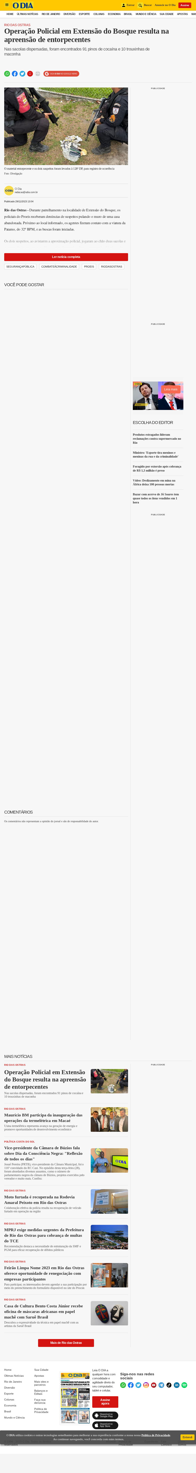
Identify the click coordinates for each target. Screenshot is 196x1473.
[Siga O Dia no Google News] (61, 74)
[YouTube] (154, 1385)
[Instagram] (146, 1385)
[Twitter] (138, 1385)
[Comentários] (38, 74)
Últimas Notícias (27, 14)
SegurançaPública (20, 266)
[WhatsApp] (123, 1385)
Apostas (182, 14)
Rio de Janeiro (51, 14)
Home (10, 14)
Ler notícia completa (66, 257)
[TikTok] (169, 1385)
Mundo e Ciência (146, 14)
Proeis (89, 266)
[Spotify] (184, 1385)
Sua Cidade (167, 14)
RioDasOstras (111, 266)
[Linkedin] (177, 1385)
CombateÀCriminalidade (59, 266)
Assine (184, 5)
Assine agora (105, 1401)
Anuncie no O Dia (165, 5)
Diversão (69, 14)
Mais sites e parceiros (41, 1383)
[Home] (22, 8)
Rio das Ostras (17, 25)
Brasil (128, 14)
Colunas (99, 14)
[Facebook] (131, 1385)
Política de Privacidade (41, 1410)
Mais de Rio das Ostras (66, 1342)
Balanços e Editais (41, 1392)
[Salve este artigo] (30, 74)
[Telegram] (161, 1385)
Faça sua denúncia (40, 1401)
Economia (114, 14)
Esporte (84, 14)
